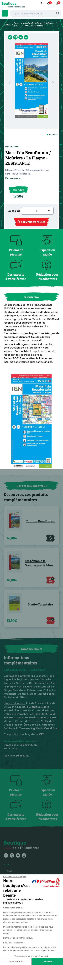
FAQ (9, 870)
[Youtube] (18, 856)
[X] (12, 856)
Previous (9, 83)
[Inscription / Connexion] (41, 3)
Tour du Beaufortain (40, 521)
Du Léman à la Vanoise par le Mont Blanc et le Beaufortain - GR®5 (39, 563)
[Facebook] (6, 856)
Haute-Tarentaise (40, 604)
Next (53, 83)
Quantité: (14, 210)
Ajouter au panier (33, 222)
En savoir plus (12, 178)
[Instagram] (24, 856)
